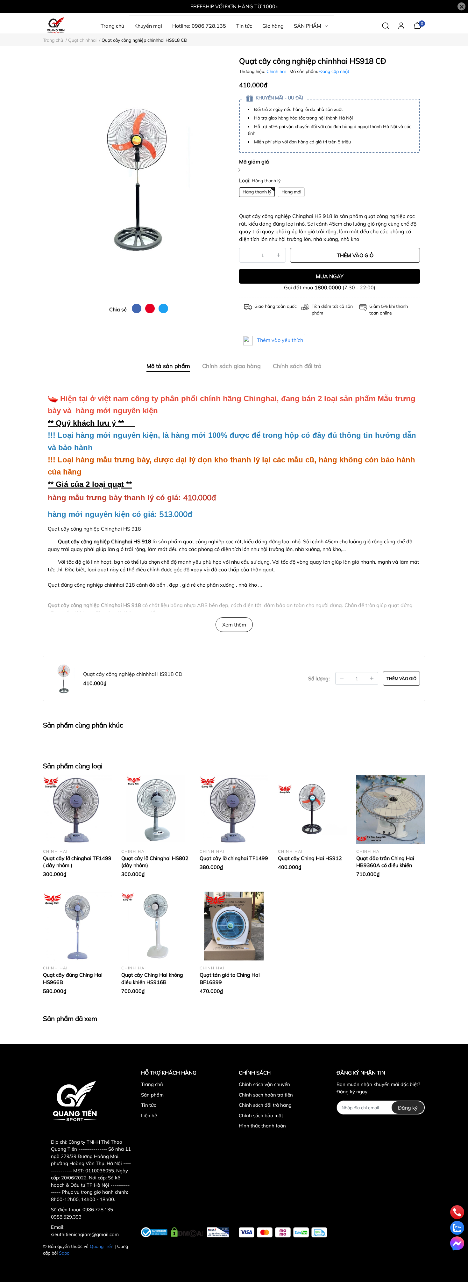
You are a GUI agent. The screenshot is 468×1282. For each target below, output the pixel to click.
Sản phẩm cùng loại (73, 766)
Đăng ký (408, 1108)
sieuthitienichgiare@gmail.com (85, 1234)
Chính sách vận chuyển (264, 1084)
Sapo (64, 1253)
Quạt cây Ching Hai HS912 (310, 858)
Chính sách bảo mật (261, 1115)
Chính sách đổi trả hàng (265, 1105)
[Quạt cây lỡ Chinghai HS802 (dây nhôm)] (155, 809)
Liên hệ (149, 1115)
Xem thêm (234, 624)
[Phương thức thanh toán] (283, 1232)
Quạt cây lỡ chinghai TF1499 (234, 858)
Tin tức (148, 1105)
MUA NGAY (330, 276)
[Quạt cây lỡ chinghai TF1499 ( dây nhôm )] (77, 809)
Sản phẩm (152, 1095)
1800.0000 (328, 287)
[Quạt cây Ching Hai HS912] (312, 809)
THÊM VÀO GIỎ (355, 255)
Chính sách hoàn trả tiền (266, 1095)
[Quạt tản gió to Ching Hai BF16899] (234, 926)
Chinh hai (276, 71)
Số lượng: (319, 678)
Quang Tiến (101, 1246)
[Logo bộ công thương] (185, 1231)
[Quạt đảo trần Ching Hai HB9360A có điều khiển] (390, 809)
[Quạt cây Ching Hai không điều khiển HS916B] (155, 926)
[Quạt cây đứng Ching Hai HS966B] (77, 926)
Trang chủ (152, 1084)
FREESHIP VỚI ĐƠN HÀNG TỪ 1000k (234, 6)
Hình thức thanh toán (262, 1126)
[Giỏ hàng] (417, 25)
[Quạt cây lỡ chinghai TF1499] (234, 809)
